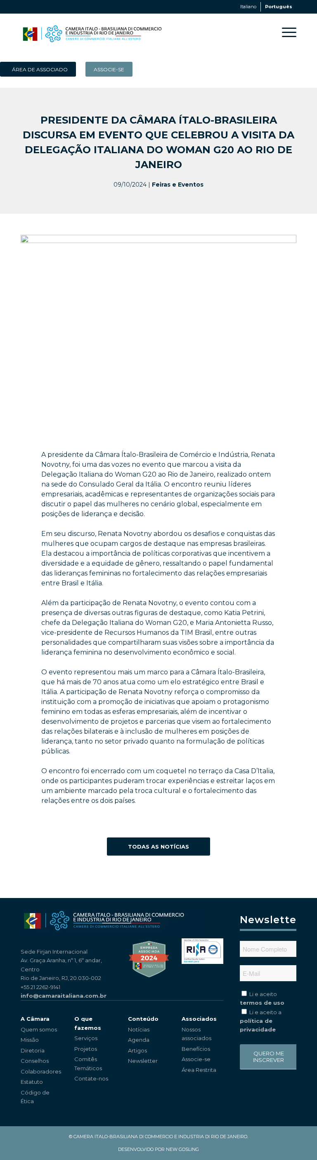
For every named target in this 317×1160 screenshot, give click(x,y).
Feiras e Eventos (177, 184)
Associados (199, 1018)
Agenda (138, 1039)
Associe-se (196, 1059)
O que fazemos (87, 1023)
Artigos (137, 1050)
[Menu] (285, 32)
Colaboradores (41, 1071)
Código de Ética (35, 1096)
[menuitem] (285, 32)
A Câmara (35, 1018)
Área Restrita (199, 1069)
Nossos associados (196, 1033)
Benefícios (196, 1048)
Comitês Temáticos (88, 1063)
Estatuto (32, 1081)
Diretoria (33, 1050)
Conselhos (35, 1060)
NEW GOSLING (182, 1149)
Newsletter (143, 1060)
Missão (30, 1039)
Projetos (85, 1048)
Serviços (85, 1038)
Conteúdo (143, 1018)
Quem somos (39, 1029)
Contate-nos (91, 1078)
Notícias (138, 1029)
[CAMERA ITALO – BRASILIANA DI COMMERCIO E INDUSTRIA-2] (92, 32)
